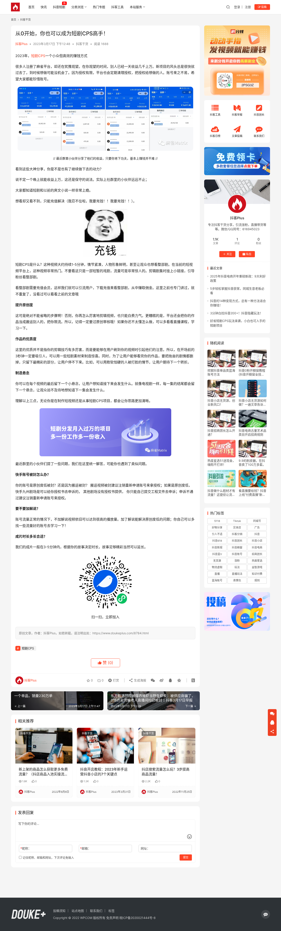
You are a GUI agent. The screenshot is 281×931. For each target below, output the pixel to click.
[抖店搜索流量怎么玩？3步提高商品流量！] (166, 745)
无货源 (217, 560)
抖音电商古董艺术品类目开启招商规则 (252, 432)
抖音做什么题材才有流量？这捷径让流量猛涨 (221, 493)
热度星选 (257, 560)
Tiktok (237, 521)
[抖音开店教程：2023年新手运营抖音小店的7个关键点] (105, 745)
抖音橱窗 (237, 547)
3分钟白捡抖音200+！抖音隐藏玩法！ (236, 313)
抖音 (257, 534)
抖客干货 (82, 44)
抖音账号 (237, 554)
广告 (257, 527)
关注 (229, 254)
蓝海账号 (217, 580)
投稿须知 (59, 911)
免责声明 (112, 918)
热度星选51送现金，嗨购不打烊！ (221, 462)
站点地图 (78, 911)
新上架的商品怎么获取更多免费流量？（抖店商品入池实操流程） (43, 772)
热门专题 (99, 7)
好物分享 (217, 527)
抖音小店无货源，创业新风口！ (221, 402)
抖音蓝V (217, 554)
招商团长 (257, 554)
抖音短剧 (59, 7)
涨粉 (237, 560)
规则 (257, 580)
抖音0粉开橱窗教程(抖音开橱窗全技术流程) (252, 372)
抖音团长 (237, 540)
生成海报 (139, 680)
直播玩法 (237, 573)
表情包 (237, 580)
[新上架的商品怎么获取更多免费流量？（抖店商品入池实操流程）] (43, 745)
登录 (237, 7)
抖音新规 (217, 547)
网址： (145, 848)
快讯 (44, 7)
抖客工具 (117, 7)
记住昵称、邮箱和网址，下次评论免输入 (48, 857)
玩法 (237, 567)
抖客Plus (21, 44)
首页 (31, 7)
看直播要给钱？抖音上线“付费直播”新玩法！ (252, 493)
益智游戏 (257, 567)
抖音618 (217, 540)
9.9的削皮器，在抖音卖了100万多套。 (252, 462)
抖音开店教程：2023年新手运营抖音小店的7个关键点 (104, 771)
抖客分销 (237, 534)
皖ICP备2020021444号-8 (137, 918)
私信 (248, 254)
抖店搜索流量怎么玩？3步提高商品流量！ (165, 771)
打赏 (112, 679)
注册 (248, 7)
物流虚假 (217, 567)
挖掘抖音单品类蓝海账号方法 (221, 372)
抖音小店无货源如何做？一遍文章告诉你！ (252, 402)
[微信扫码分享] (153, 680)
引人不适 (217, 534)
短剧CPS (38, 56)
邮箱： (85, 848)
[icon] (265, 914)
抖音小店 (257, 540)
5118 (217, 521)
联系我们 (96, 911)
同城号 (257, 521)
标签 (111, 911)
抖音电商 (257, 547)
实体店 (237, 527)
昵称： (25, 848)
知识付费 (257, 573)
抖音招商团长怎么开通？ (221, 432)
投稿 (264, 7)
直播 (217, 573)
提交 (185, 857)
